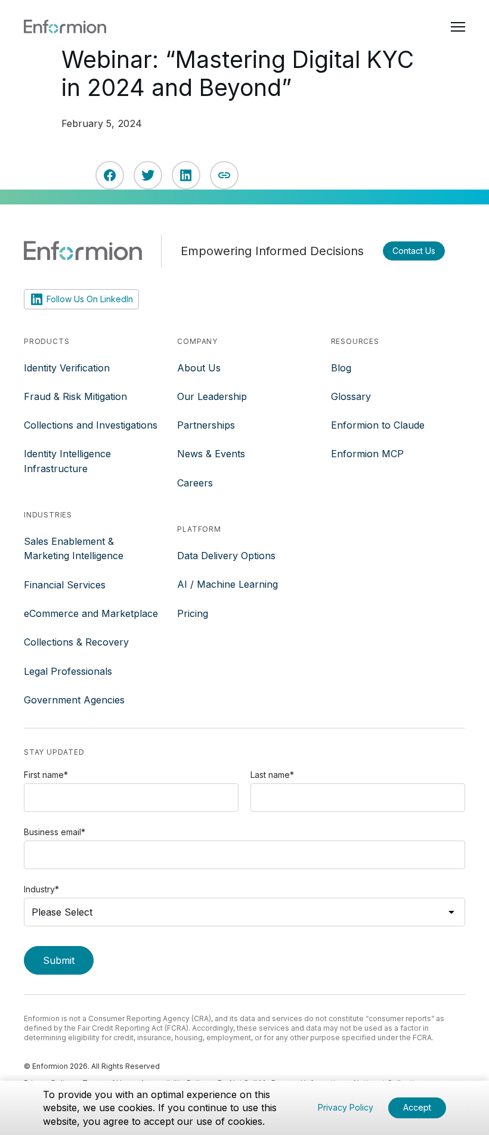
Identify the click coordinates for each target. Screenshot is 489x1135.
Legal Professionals (68, 671)
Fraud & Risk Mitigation (75, 396)
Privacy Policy (345, 1107)
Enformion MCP (367, 454)
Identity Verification (67, 368)
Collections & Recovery (76, 642)
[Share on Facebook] (109, 175)
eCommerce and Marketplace (91, 613)
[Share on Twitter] (148, 175)
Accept (417, 1107)
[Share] (224, 175)
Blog (341, 368)
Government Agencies (74, 700)
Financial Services (65, 585)
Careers (195, 483)
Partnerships (206, 425)
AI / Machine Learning (227, 584)
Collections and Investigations (90, 425)
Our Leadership (212, 396)
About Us (199, 368)
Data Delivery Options (226, 556)
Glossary (351, 396)
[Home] (65, 26)
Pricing (192, 613)
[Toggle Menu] (458, 26)
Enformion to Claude (378, 425)
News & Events (211, 454)
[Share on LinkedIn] (186, 175)
